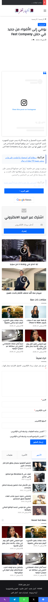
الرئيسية (42, 19)
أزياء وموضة (33, 593)
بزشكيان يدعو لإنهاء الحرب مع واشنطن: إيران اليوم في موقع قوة (13, 570)
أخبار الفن (14, 593)
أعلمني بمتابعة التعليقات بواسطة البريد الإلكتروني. (27, 431)
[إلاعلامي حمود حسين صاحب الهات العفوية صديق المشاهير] (39, 499)
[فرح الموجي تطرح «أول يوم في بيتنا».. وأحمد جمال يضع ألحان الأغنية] (35, 336)
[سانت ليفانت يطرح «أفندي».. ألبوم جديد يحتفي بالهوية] (12, 312)
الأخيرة (24, 455)
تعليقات (9, 455)
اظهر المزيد (24, 191)
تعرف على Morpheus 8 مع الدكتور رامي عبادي (18, 475)
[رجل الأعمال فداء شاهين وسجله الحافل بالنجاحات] (39, 488)
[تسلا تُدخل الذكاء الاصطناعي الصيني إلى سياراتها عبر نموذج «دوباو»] (12, 336)
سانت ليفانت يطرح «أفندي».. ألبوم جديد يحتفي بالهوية (23, 2)
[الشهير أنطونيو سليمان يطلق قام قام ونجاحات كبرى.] (39, 466)
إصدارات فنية (23, 593)
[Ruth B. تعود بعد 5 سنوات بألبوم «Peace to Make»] (35, 312)
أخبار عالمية (23, 589)
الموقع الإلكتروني (40, 421)
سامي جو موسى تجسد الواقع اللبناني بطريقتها (16, 509)
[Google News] (24, 200)
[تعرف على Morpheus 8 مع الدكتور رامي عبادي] (39, 477)
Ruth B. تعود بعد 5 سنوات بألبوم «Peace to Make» (36, 321)
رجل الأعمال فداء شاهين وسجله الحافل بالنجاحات (16, 486)
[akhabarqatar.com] (24, 10)
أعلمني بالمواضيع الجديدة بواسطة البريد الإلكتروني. (27, 436)
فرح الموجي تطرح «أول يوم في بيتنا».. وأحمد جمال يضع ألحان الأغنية (36, 346)
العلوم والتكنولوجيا (12, 589)
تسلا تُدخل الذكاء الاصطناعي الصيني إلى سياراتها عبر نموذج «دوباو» (13, 346)
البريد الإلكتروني (40, 410)
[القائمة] (45, 11)
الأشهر (38, 455)
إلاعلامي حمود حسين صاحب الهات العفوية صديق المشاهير (18, 498)
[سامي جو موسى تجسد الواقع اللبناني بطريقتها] (39, 510)
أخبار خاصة (32, 589)
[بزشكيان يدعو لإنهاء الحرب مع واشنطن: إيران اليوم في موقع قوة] (12, 559)
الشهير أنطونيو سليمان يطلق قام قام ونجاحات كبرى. (17, 464)
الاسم (43, 400)
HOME (39, 589)
